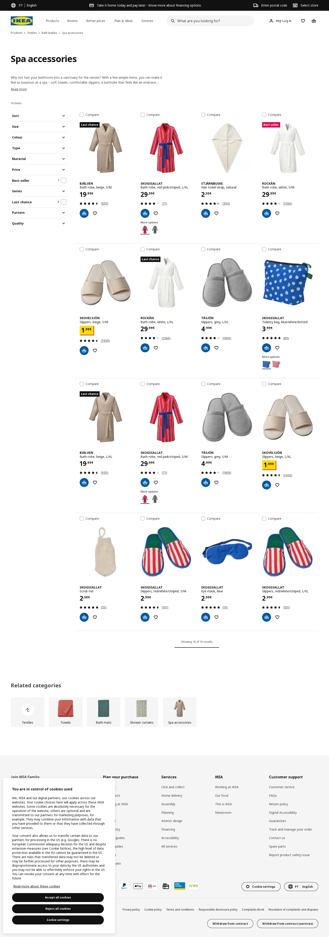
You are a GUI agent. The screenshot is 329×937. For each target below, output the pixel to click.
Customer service (282, 787)
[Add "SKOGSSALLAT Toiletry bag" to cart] (266, 347)
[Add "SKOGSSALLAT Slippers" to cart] (145, 617)
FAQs (273, 795)
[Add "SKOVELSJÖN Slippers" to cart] (84, 350)
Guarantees (277, 821)
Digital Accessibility (283, 812)
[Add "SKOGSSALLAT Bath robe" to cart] (145, 213)
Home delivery (171, 795)
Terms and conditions (180, 909)
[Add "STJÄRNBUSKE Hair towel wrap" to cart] (205, 213)
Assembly (168, 804)
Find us (108, 812)
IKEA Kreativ (112, 863)
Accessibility (170, 838)
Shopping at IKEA (115, 804)
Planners (109, 787)
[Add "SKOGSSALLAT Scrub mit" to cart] (84, 617)
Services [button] (147, 21)
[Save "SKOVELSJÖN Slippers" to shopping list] (94, 350)
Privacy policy (131, 909)
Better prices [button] (95, 21)
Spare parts (277, 846)
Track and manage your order (290, 829)
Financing (168, 829)
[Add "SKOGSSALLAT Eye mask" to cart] (205, 617)
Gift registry (111, 829)
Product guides (114, 838)
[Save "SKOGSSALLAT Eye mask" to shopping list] (216, 617)
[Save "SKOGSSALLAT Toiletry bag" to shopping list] (277, 347)
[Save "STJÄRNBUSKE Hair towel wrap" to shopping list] (216, 213)
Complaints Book (253, 909)
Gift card (109, 821)
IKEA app (109, 855)
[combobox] (209, 20)
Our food (221, 795)
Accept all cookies (58, 897)
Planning (167, 812)
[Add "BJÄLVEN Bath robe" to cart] (84, 213)
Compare (92, 115)
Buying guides (113, 846)
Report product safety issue (289, 855)
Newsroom (223, 812)
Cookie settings (58, 920)
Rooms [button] (72, 21)
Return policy (278, 804)
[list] (164, 712)
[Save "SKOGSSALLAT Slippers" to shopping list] (155, 617)
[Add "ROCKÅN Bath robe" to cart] (266, 213)
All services (169, 846)
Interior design (171, 821)
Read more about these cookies (36, 886)
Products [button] (52, 21)
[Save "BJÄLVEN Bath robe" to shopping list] (94, 213)
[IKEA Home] (22, 20)
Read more (19, 89)
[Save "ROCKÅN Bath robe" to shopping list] (277, 213)
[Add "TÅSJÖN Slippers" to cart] (205, 347)
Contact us (277, 838)
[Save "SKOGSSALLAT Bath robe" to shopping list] (155, 213)
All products (111, 795)
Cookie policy (153, 909)
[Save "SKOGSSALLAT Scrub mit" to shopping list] (94, 617)
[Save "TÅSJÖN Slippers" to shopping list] (216, 347)
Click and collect (173, 787)
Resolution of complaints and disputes (293, 909)
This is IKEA (223, 804)
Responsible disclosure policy (218, 909)
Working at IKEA (227, 787)
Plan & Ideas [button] (123, 21)
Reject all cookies (58, 909)
